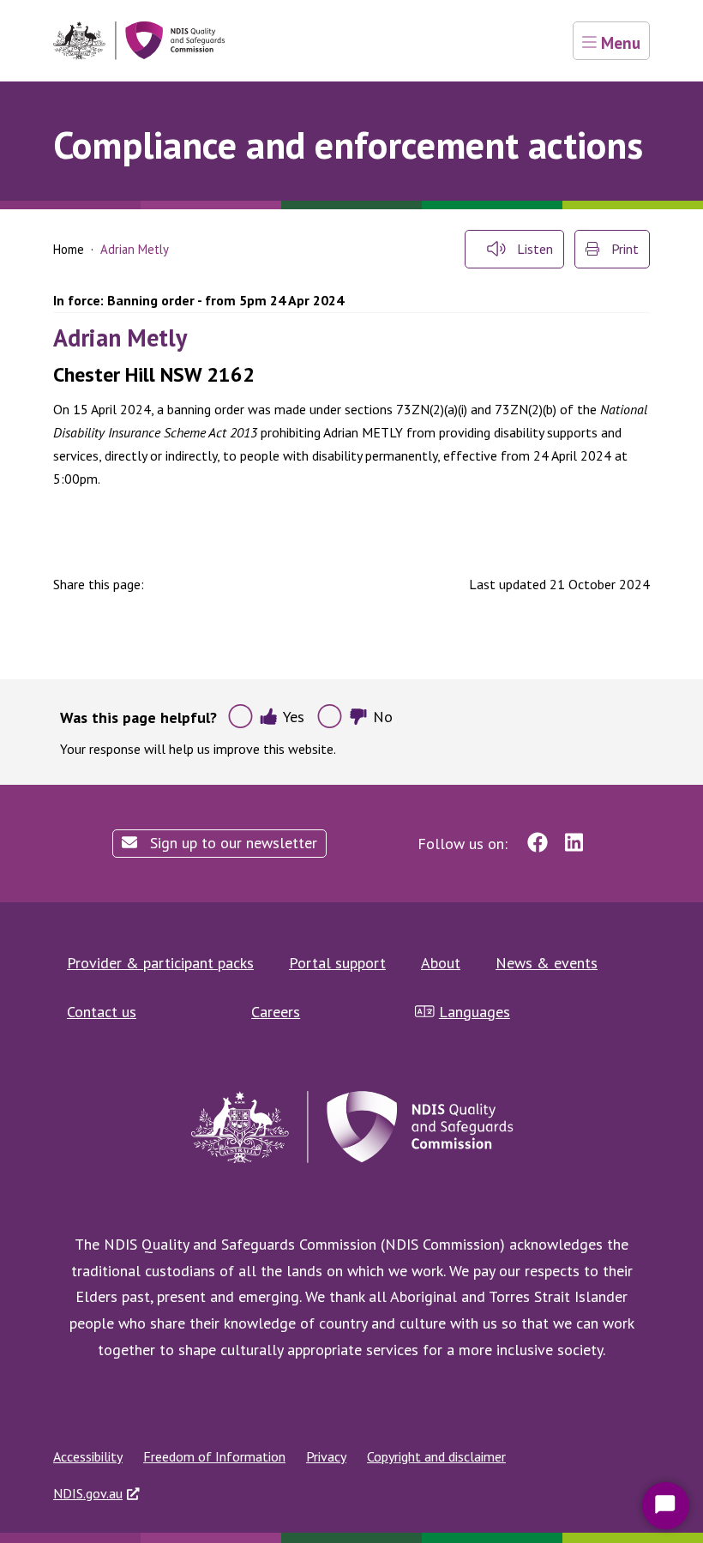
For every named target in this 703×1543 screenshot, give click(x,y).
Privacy (326, 1456)
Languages (474, 1012)
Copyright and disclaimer (436, 1456)
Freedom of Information (214, 1456)
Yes (293, 716)
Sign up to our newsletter (231, 843)
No (383, 716)
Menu (618, 42)
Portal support (337, 963)
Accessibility (88, 1456)
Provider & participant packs (160, 963)
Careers (275, 1012)
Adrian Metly (120, 337)
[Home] (139, 40)
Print (623, 248)
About (440, 963)
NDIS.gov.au (88, 1493)
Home (68, 249)
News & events (547, 963)
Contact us (101, 1012)
